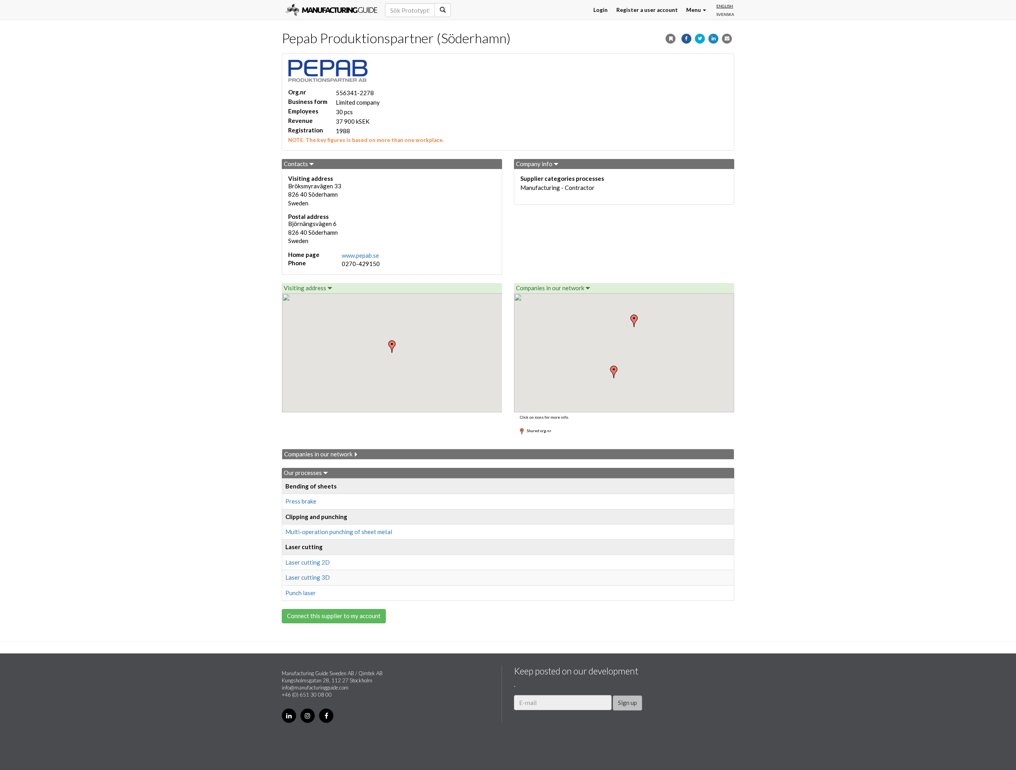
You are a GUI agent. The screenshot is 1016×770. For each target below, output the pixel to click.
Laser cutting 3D (307, 577)
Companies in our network (550, 287)
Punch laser (300, 592)
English (724, 6)
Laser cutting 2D (307, 562)
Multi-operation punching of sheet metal (338, 531)
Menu (694, 10)
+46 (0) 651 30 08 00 (307, 694)
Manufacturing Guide (331, 10)
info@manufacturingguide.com (315, 687)
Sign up (627, 702)
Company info (535, 163)
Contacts (296, 163)
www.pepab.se (360, 255)
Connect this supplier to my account (334, 615)
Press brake (300, 501)
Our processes (303, 472)
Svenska (725, 14)
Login (600, 10)
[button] (614, 372)
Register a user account (647, 10)
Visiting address (305, 287)
